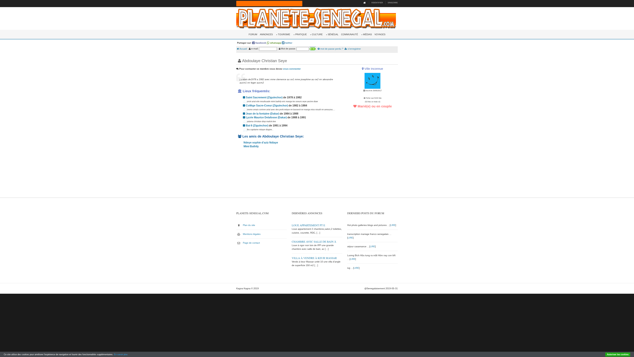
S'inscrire (393, 3)
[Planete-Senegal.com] (316, 18)
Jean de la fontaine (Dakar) (262, 113)
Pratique (301, 34)
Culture (317, 34)
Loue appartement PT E (308, 225)
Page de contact (251, 242)
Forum (253, 34)
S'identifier (377, 3)
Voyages (379, 34)
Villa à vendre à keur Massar (314, 258)
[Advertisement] (289, 174)
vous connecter (292, 68)
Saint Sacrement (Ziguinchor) (263, 97)
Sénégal (333, 34)
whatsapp (275, 42)
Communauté (349, 34)
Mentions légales (252, 234)
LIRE (392, 225)
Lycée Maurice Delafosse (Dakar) (266, 117)
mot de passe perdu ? (331, 48)
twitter (288, 42)
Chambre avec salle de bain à (314, 241)
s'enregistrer (354, 48)
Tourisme (284, 34)
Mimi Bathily (251, 146)
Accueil (243, 48)
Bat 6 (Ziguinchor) (256, 125)
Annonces (266, 34)
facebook (260, 42)
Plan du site (249, 225)
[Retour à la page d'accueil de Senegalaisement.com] (365, 3)
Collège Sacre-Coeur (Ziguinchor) (266, 105)
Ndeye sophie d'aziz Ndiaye (260, 142)
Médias (367, 34)
